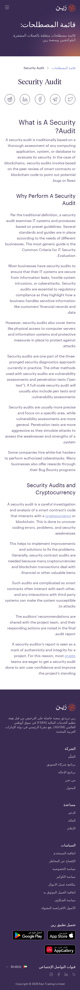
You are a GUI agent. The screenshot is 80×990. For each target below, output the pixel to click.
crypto (70, 656)
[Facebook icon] (59, 975)
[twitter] (70, 99)
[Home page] (66, 8)
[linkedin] (25, 99)
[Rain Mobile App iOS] (62, 936)
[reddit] (9, 99)
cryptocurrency (58, 516)
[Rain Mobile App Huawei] (60, 950)
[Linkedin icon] (66, 975)
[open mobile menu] (7, 8)
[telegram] (55, 99)
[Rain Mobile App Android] (28, 936)
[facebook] (40, 99)
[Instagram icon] (51, 975)
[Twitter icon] (74, 975)
